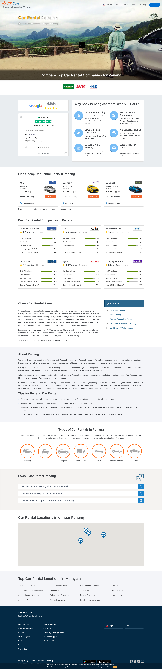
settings (108, 667)
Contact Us (47, 629)
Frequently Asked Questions (53, 633)
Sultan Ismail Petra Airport (60, 595)
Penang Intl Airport (117, 595)
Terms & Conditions (37, 661)
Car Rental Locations (25, 629)
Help (142, 5)
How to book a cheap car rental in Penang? (41, 493)
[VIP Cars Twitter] (135, 662)
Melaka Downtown (57, 600)
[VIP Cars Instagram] (142, 662)
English (108, 5)
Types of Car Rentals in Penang (123, 323)
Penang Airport (116, 585)
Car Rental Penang (117, 310)
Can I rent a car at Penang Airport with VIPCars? (44, 486)
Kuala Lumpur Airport (28, 585)
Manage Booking (131, 5)
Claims (20, 645)
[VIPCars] (19, 23)
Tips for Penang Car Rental (121, 319)
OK (115, 667)
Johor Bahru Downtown (59, 585)
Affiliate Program (24, 637)
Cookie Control (23, 649)
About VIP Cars (23, 625)
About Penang (115, 315)
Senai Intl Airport (56, 590)
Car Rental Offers (49, 641)
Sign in (155, 5)
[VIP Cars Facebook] (131, 662)
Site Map (50, 661)
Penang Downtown (87, 595)
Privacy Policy (23, 661)
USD (118, 5)
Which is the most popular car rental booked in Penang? (48, 500)
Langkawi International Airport (31, 590)
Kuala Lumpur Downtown (90, 585)
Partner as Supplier (50, 637)
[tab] (81, 486)
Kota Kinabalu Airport (118, 590)
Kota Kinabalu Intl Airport (90, 600)
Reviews (21, 633)
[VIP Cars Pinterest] (138, 662)
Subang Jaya (85, 590)
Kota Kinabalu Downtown (30, 595)
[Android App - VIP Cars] (89, 662)
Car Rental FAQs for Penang (121, 328)
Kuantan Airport (26, 600)
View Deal (50, 196)
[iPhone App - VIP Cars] (104, 662)
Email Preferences (50, 645)
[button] (80, 541)
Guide (20, 641)
